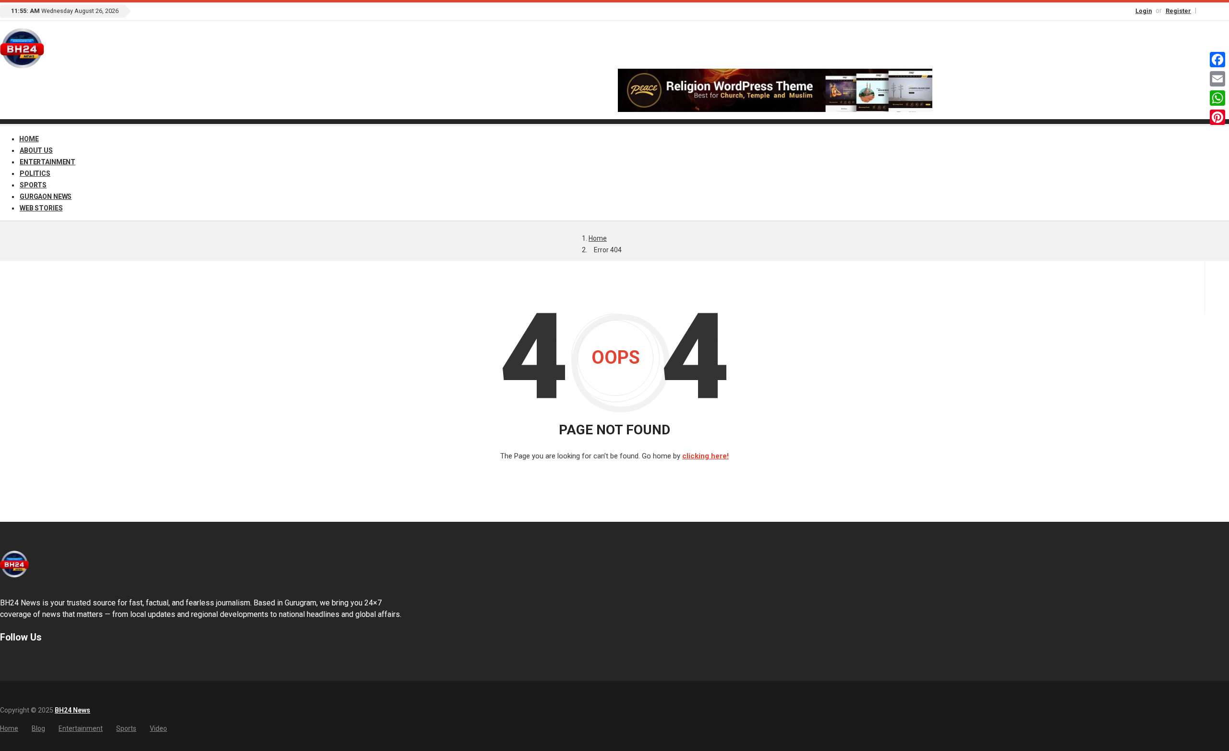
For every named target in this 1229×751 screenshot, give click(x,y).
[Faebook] (4, 660)
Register (1178, 10)
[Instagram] (1214, 10)
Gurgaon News (46, 196)
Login (1143, 10)
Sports (33, 185)
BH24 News (72, 710)
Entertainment (47, 162)
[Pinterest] (1217, 117)
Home (28, 139)
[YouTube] (1224, 10)
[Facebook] (1204, 10)
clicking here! (705, 456)
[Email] (1217, 78)
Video (158, 728)
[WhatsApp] (1217, 98)
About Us (36, 150)
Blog (38, 728)
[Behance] (16, 660)
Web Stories (41, 208)
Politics (35, 173)
